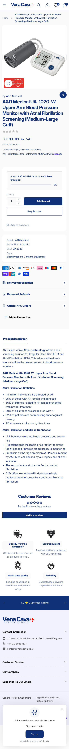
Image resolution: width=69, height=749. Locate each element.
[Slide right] (63, 57)
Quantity (10, 194)
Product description (15, 338)
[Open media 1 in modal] (34, 57)
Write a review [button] (34, 515)
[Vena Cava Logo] (18, 623)
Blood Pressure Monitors (20, 256)
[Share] (63, 94)
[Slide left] (5, 57)
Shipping (16, 149)
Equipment (39, 256)
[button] (4, 5)
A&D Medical (12, 96)
